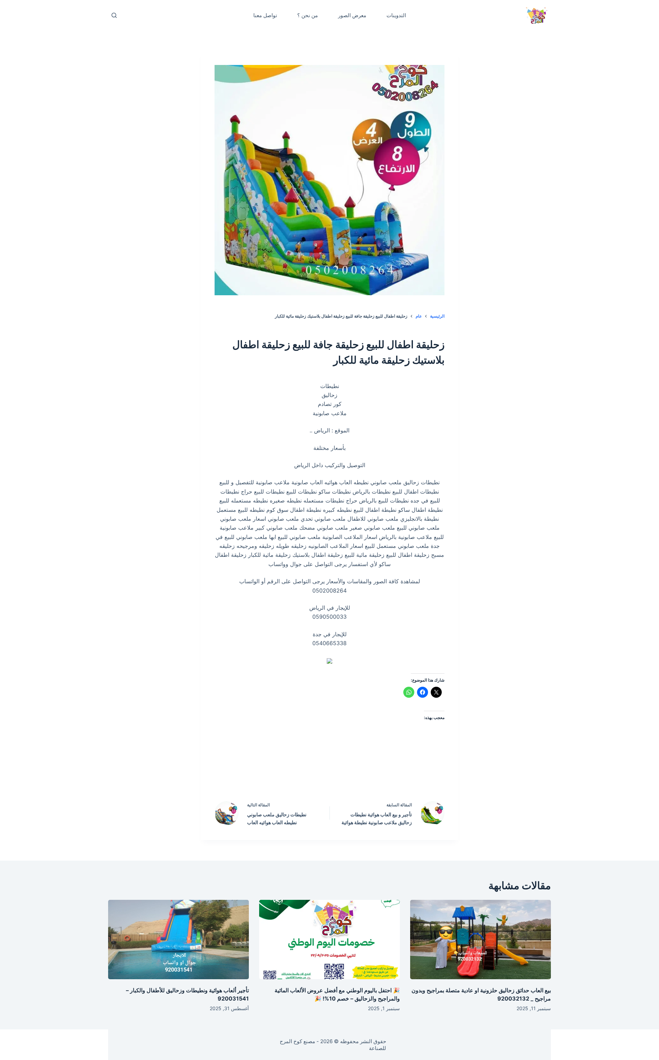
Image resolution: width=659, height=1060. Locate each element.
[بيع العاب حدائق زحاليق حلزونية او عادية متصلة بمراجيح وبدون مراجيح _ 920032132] (480, 939)
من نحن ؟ (307, 15)
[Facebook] (373, 776)
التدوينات (396, 15)
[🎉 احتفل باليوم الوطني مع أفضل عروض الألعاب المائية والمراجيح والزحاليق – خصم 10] (329, 939)
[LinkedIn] (315, 776)
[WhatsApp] (286, 776)
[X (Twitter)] (344, 776)
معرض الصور (352, 15)
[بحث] (114, 15)
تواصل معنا (265, 15)
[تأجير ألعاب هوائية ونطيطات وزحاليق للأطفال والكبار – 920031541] (178, 939)
